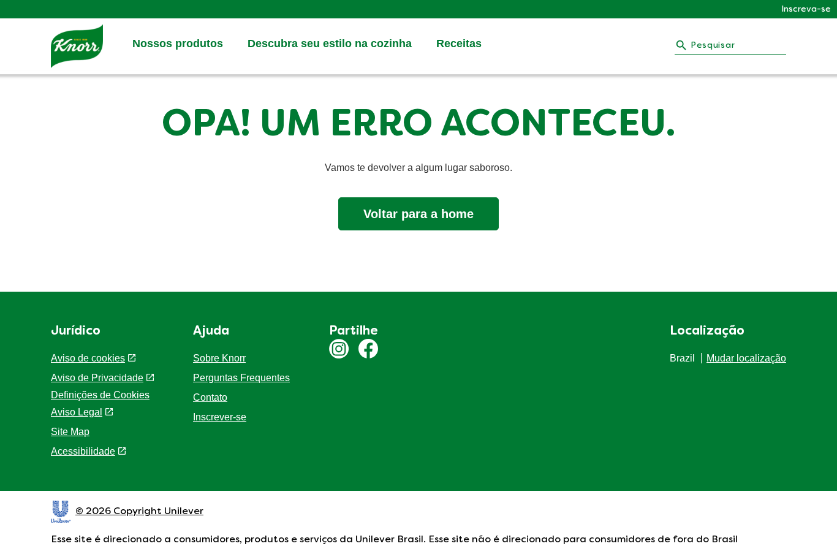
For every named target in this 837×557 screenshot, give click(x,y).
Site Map (70, 431)
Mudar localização (746, 358)
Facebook (368, 348)
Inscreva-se (806, 9)
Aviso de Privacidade (97, 378)
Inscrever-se (219, 417)
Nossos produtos (177, 43)
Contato (210, 397)
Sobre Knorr (219, 358)
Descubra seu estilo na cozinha (330, 43)
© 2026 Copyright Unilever (139, 512)
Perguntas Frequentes (241, 378)
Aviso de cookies (88, 358)
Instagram (339, 348)
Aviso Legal (76, 412)
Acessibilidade (83, 451)
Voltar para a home (418, 214)
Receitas (459, 43)
